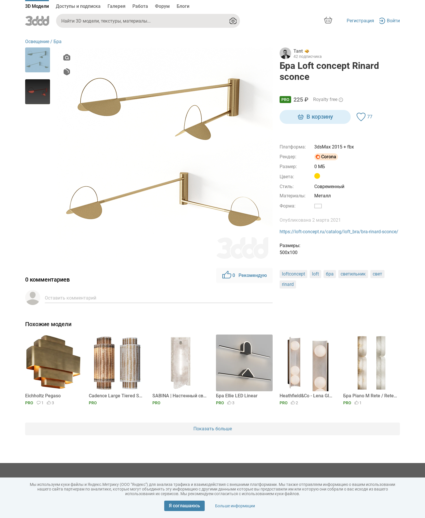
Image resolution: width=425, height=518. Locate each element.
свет (377, 274)
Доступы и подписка (78, 6)
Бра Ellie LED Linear (237, 395)
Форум (162, 6)
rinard (288, 284)
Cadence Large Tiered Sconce (116, 395)
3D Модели (37, 6)
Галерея (116, 6)
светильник (353, 274)
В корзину (319, 116)
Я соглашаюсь (184, 505)
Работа (140, 6)
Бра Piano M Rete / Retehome (370, 395)
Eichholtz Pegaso (43, 395)
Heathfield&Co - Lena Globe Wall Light (307, 395)
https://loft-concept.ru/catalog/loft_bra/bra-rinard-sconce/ (339, 231)
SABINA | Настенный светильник (179, 395)
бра (330, 274)
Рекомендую (249, 275)
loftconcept (293, 274)
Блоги (183, 6)
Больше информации (235, 506)
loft (315, 274)
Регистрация (360, 20)
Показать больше (212, 428)
